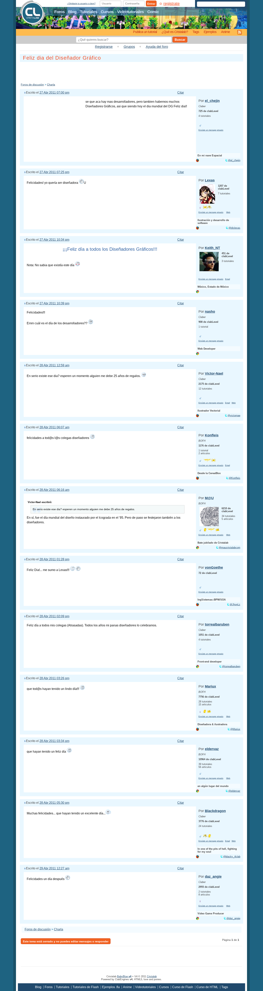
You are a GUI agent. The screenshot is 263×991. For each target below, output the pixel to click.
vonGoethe (214, 567)
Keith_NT (212, 248)
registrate (171, 3)
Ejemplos (210, 32)
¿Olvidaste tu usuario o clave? (81, 3)
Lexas (210, 180)
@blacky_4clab (231, 856)
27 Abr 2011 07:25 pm (54, 172)
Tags (196, 32)
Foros (59, 11)
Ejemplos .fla (111, 987)
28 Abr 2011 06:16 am (54, 489)
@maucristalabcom (229, 547)
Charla (51, 84)
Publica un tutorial (145, 32)
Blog (72, 11)
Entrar (151, 3)
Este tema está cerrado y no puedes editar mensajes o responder (65, 941)
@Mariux (235, 729)
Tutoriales (88, 11)
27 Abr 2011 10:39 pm (54, 303)
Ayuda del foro (157, 47)
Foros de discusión (32, 84)
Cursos (107, 11)
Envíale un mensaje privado (211, 130)
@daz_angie (233, 918)
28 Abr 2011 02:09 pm (54, 616)
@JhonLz (235, 604)
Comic (153, 11)
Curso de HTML (207, 987)
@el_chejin (234, 160)
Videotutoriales (130, 11)
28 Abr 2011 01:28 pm (54, 559)
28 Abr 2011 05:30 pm (54, 802)
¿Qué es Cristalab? (175, 32)
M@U (209, 498)
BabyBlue (124, 976)
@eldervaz (234, 790)
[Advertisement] (131, 71)
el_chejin (212, 101)
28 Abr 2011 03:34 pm (54, 741)
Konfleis (212, 435)
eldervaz (212, 749)
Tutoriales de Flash (86, 987)
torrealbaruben (217, 624)
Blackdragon (215, 811)
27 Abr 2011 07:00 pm (54, 92)
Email (227, 279)
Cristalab (152, 976)
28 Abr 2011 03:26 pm (54, 678)
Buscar (180, 39)
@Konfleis (234, 478)
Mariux (210, 686)
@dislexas (234, 227)
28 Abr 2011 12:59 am (54, 365)
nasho (210, 311)
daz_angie (213, 876)
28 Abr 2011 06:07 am (54, 427)
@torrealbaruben (231, 666)
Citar (180, 92)
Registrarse (104, 47)
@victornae (234, 415)
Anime (225, 32)
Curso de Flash (182, 987)
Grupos (129, 47)
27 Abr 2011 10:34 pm (54, 239)
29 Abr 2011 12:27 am (54, 868)
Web (228, 212)
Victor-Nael (214, 373)
